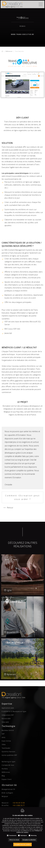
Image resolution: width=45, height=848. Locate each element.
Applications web (8, 708)
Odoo (4, 744)
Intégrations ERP (8, 715)
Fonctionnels (12, 835)
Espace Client (7, 779)
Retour (10, 507)
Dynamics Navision (8, 752)
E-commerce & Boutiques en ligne (14, 711)
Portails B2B (6, 719)
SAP (3, 734)
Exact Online (6, 741)
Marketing (33, 835)
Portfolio (5, 769)
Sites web (5, 722)
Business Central (8, 730)
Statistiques (23, 835)
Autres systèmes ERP (9, 755)
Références (9, 51)
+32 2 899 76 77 (19, 805)
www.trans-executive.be (22, 34)
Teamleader (6, 748)
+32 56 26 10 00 (19, 803)
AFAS (3, 737)
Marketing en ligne (8, 762)
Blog (3, 776)
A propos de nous (8, 765)
